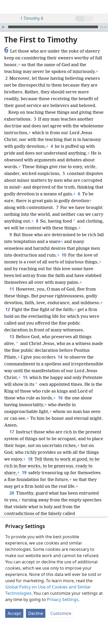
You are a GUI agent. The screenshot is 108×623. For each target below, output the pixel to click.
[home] (8, 7)
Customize (60, 613)
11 (12, 289)
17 (12, 432)
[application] (54, 27)
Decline (35, 613)
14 (60, 357)
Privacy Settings (62, 599)
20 (12, 493)
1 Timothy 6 (31, 18)
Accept (14, 613)
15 (25, 377)
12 (8, 309)
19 (24, 472)
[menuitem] (8, 7)
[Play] (3, 27)
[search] (101, 7)
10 (64, 255)
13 (12, 336)
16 (60, 398)
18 (30, 459)
